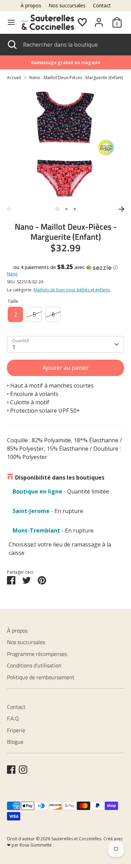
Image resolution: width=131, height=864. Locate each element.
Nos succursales (67, 5)
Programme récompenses (37, 654)
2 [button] (66, 209)
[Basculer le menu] (11, 22)
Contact (102, 5)
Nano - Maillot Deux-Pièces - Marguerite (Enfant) (76, 78)
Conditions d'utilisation (34, 665)
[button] (65, 267)
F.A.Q (13, 718)
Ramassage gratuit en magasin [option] (65, 62)
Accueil (14, 78)
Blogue (15, 741)
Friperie (16, 730)
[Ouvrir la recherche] (11, 44)
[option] (65, 144)
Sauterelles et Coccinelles (76, 839)
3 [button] (75, 209)
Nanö (12, 274)
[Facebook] (11, 769)
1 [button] (57, 209)
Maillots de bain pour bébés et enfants (72, 290)
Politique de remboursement (40, 677)
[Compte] (99, 19)
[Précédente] (9, 209)
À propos (31, 5)
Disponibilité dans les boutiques (59, 477)
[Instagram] (23, 769)
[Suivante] (121, 209)
